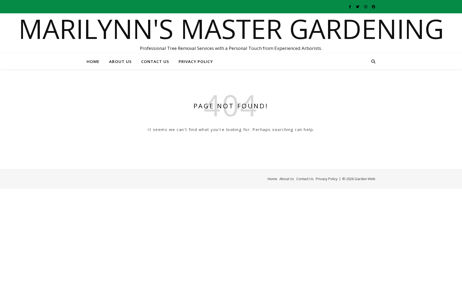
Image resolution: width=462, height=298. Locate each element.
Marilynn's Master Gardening (231, 28)
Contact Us (155, 61)
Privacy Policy (196, 61)
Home (93, 61)
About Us (120, 61)
